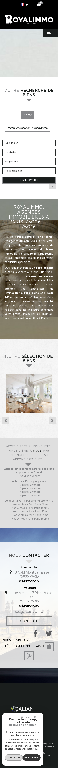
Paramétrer (14, 757)
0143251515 (29, 581)
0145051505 (29, 605)
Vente (28, 114)
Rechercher (29, 180)
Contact (29, 621)
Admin (50, 746)
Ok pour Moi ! (31, 757)
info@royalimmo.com (29, 612)
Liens (44, 746)
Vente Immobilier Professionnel (28, 127)
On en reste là (28, 717)
